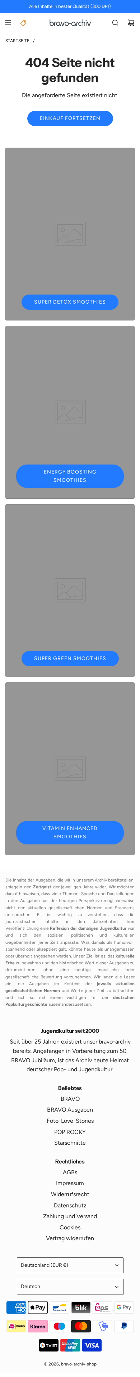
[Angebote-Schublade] (24, 23)
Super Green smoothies (70, 658)
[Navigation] (8, 23)
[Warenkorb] (131, 23)
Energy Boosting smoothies (70, 476)
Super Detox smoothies (70, 302)
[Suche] (115, 23)
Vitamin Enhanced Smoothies (70, 832)
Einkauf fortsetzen (70, 118)
